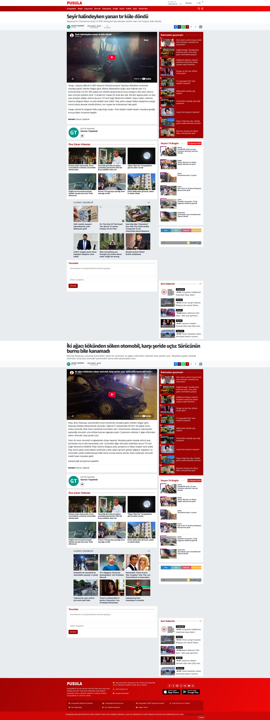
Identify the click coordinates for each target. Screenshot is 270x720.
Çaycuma (88, 9)
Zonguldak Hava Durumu (114, 703)
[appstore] (171, 691)
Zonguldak (71, 9)
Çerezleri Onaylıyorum (194, 714)
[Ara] (199, 8)
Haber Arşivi (143, 707)
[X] (173, 685)
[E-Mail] (82, 136)
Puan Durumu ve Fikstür (181, 703)
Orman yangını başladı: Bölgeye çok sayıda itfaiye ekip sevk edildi (188, 304)
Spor (135, 9)
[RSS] (193, 685)
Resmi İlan (143, 9)
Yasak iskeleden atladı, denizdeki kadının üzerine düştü (188, 335)
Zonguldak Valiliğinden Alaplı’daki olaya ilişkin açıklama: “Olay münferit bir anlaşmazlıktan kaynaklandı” (188, 293)
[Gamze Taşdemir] (74, 132)
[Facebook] (169, 685)
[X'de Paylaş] (179, 27)
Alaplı (80, 9)
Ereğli (115, 9)
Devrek (97, 9)
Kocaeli (179, 300)
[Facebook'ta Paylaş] (175, 27)
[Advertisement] (181, 264)
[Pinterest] (177, 685)
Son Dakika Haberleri (112, 707)
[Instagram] (181, 685)
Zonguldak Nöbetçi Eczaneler (82, 703)
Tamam (201, 717)
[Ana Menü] (201, 8)
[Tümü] (200, 284)
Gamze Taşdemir (89, 131)
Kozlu (122, 9)
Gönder (73, 286)
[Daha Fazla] (187, 27)
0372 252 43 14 (122, 689)
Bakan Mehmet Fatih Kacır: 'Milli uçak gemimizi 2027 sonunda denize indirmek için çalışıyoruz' (187, 314)
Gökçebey (106, 9)
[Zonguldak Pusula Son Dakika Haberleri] (75, 2)
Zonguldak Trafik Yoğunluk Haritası (151, 703)
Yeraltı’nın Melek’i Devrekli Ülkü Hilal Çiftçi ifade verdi (188, 325)
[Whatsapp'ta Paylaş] (183, 27)
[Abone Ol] (200, 27)
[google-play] (191, 691)
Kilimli (128, 9)
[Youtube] (189, 685)
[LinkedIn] (185, 685)
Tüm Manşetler (76, 707)
